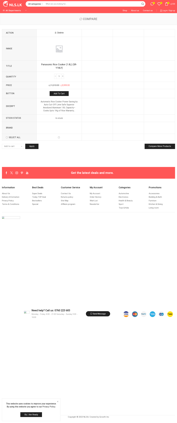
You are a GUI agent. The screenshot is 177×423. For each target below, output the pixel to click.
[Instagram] (16, 173)
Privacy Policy (48, 406)
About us (135, 10)
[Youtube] (27, 173)
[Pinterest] (22, 173)
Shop (125, 10)
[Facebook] (6, 173)
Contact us (148, 10)
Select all (14, 137)
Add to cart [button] (59, 93)
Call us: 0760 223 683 (51, 310)
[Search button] (142, 4)
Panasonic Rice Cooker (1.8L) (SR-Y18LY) (59, 66)
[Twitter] (11, 173)
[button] (98, 313)
